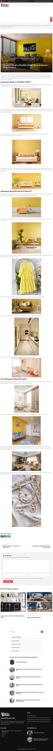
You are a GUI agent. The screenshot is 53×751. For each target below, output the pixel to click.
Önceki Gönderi (6, 544)
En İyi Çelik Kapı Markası (11, 1)
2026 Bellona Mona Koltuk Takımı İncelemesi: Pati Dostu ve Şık (38, 717)
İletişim (3, 735)
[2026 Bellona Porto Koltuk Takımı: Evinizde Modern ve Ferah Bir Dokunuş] (12, 693)
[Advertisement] (26, 15)
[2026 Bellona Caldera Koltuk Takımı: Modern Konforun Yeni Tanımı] (12, 685)
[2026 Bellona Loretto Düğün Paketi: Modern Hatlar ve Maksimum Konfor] (12, 700)
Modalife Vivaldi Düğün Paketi (34, 617)
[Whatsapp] (7, 536)
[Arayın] (51, 5)
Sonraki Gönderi (46, 544)
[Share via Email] (9, 536)
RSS (29, 713)
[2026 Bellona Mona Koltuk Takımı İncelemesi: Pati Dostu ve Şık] (12, 669)
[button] (49, 589)
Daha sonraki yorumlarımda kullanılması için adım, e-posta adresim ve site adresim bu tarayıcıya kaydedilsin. (24, 578)
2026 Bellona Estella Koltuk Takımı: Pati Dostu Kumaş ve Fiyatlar (38, 719)
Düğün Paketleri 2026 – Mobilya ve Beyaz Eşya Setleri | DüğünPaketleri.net (12, 731)
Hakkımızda (4, 733)
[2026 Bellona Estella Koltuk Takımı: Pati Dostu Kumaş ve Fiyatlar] (12, 677)
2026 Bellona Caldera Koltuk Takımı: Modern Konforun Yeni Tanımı (39, 721)
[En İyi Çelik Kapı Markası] (12, 662)
